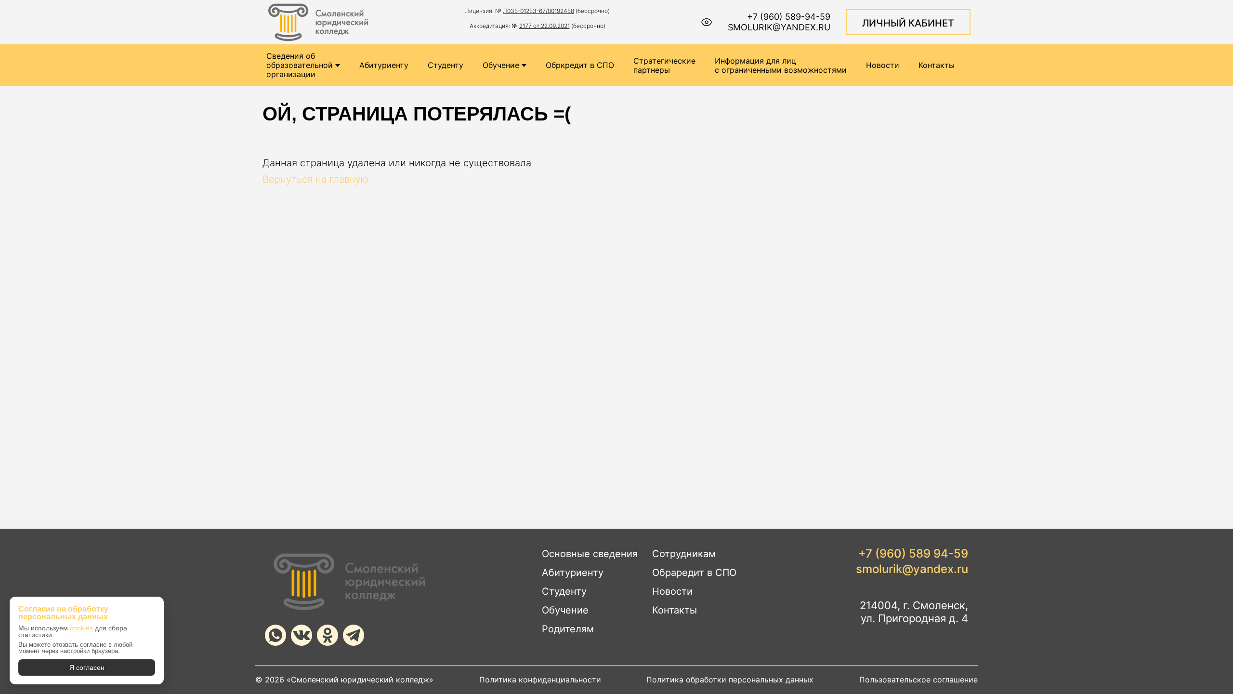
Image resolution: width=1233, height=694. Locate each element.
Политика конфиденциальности (540, 679)
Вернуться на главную (315, 179)
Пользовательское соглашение (918, 679)
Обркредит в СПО (580, 65)
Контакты (936, 65)
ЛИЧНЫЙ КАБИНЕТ (908, 23)
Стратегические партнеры (664, 65)
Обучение (501, 65)
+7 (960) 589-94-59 (788, 17)
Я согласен (87, 667)
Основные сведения (590, 554)
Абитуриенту (383, 65)
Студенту (445, 65)
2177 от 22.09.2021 (544, 25)
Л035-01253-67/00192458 (538, 10)
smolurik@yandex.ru (779, 27)
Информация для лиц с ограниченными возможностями (781, 65)
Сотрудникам (684, 554)
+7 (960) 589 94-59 (913, 554)
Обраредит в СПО (694, 572)
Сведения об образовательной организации (299, 65)
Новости (882, 65)
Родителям (568, 629)
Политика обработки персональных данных (729, 679)
